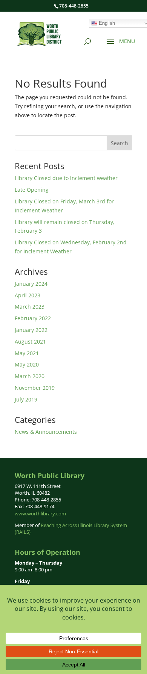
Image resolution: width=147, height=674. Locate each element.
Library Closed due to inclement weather (66, 178)
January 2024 (31, 283)
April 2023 (27, 295)
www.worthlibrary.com (40, 513)
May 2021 (27, 353)
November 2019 (35, 387)
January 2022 (31, 329)
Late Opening (32, 189)
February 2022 (33, 318)
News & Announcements (46, 431)
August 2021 (30, 341)
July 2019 (26, 399)
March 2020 (29, 376)
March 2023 (29, 306)
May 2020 (27, 364)
